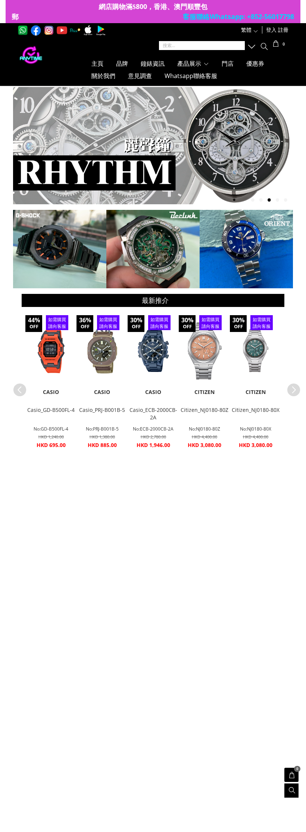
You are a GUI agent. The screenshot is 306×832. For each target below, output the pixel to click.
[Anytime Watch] (52, 55)
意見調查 (140, 76)
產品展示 (190, 63)
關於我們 (103, 76)
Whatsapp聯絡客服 (191, 76)
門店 (228, 63)
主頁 (97, 63)
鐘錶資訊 (153, 63)
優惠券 (255, 63)
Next (290, 386)
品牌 (122, 63)
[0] (276, 44)
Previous (16, 386)
